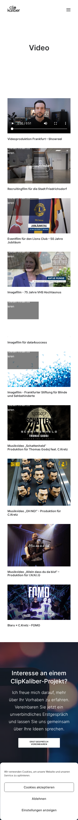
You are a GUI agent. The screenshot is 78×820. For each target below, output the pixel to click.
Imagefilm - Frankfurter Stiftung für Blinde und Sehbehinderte (37, 394)
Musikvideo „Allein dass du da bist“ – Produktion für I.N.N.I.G (33, 573)
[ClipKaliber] (13, 9)
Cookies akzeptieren (39, 787)
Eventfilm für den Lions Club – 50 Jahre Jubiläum (35, 240)
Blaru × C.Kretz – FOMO (23, 625)
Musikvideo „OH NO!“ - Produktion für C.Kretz (34, 512)
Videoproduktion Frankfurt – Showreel (34, 139)
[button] (68, 8)
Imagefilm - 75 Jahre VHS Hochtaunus (34, 292)
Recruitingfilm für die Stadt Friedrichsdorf (37, 189)
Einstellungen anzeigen (39, 810)
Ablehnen (39, 799)
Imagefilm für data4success (27, 342)
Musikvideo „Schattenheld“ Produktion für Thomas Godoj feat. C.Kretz (37, 447)
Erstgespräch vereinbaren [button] (39, 742)
